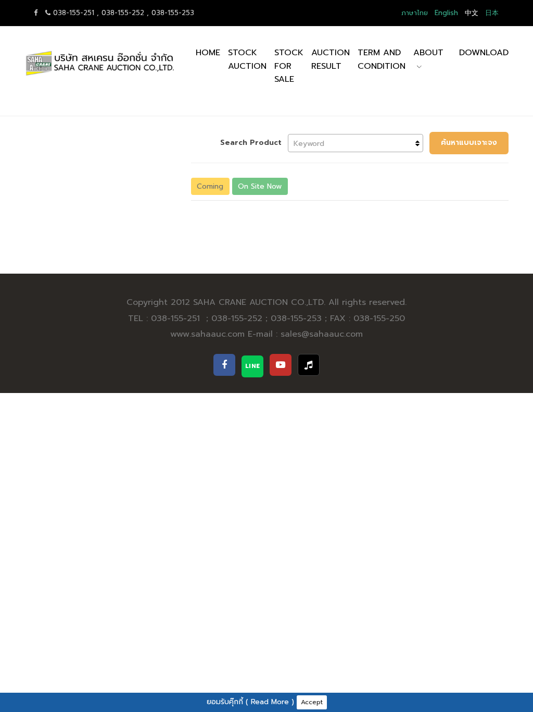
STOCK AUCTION (247, 59)
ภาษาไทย (414, 13)
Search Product (251, 142)
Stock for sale (288, 66)
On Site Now (260, 186)
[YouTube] (280, 365)
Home (208, 52)
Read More (270, 701)
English (446, 13)
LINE (252, 366)
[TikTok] (309, 365)
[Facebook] (224, 365)
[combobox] (355, 143)
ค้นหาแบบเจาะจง (469, 142)
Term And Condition (381, 59)
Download (484, 52)
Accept (312, 702)
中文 (471, 13)
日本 (492, 13)
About (428, 52)
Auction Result (330, 59)
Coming (210, 186)
